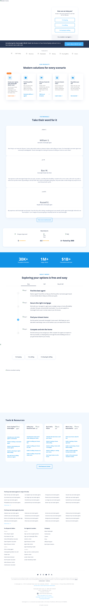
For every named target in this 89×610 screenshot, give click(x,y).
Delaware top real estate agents (73, 515)
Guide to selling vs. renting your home (52, 451)
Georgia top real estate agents (52, 518)
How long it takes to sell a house (52, 455)
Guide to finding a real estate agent (14, 442)
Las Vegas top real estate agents (52, 500)
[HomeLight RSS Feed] (52, 575)
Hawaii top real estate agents (72, 518)
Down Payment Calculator (10, 541)
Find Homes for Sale (8, 536)
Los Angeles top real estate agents (33, 494)
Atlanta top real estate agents (72, 502)
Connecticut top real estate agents (53, 515)
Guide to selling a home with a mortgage (53, 446)
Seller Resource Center (9, 562)
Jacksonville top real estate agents (32, 502)
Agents (47, 2)
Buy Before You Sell (37, 2)
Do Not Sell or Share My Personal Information (44, 585)
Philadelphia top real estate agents (12, 502)
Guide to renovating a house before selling (72, 446)
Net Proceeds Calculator (9, 559)
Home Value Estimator (9, 557)
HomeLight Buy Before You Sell (11, 552)
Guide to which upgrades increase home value (72, 451)
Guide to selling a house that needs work (33, 454)
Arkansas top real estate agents (73, 513)
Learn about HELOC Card (74, 44)
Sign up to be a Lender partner (31, 552)
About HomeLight (48, 531)
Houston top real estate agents (73, 494)
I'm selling (65, 25)
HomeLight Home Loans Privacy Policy (44, 597)
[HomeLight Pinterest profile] (49, 575)
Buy (22, 2)
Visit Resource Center (44, 466)
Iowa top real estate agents (72, 521)
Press (45, 539)
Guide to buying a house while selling (52, 442)
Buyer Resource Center (9, 544)
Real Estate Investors (49, 544)
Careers (46, 536)
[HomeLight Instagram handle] (43, 575)
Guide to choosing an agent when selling (13, 451)
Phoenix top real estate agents (52, 497)
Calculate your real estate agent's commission (13, 437)
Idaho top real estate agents (10, 521)
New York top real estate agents (11, 494)
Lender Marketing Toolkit (30, 559)
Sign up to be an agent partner (31, 533)
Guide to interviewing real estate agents (13, 447)
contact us (48, 580)
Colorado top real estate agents (32, 515)
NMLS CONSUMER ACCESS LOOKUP (45, 595)
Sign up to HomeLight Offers (31, 536)
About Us (72, 2)
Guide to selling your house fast (33, 442)
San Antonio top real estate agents (12, 497)
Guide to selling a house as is (34, 450)
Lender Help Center (28, 557)
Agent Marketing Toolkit (29, 546)
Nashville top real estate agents (73, 500)
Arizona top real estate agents (52, 513)
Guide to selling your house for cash (33, 446)
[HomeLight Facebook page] (40, 575)
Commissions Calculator (9, 565)
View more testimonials (44, 220)
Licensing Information (44, 598)
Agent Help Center (28, 544)
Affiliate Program (48, 541)
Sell (27, 2)
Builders (62, 2)
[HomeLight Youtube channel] (46, 575)
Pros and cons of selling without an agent (13, 456)
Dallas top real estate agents (72, 497)
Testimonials (47, 534)
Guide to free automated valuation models (72, 455)
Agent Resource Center (29, 541)
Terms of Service (55, 584)
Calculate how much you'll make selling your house (33, 437)
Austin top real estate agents (11, 500)
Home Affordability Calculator (11, 539)
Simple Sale (7, 554)
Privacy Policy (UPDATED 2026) (67, 584)
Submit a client (27, 539)
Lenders (54, 2)
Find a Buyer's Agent (9, 533)
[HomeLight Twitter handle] (38, 575)
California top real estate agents (11, 515)
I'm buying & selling (64, 30)
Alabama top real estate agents (11, 513)
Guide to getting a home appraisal (71, 442)
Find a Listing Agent (8, 549)
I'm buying (65, 20)
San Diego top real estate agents (32, 497)
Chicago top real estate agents (52, 494)
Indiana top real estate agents (52, 521)
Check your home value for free (72, 437)
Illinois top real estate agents (31, 521)
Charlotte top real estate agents (32, 500)
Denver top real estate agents (52, 502)
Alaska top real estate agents (31, 513)
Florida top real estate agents (31, 518)
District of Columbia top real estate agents (13, 518)
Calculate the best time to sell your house (53, 437)
